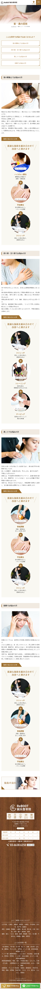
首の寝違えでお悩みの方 (20, 43)
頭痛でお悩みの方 (20, 63)
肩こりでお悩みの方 (20, 56)
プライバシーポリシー (20, 978)
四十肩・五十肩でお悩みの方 (20, 50)
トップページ (13, 26)
